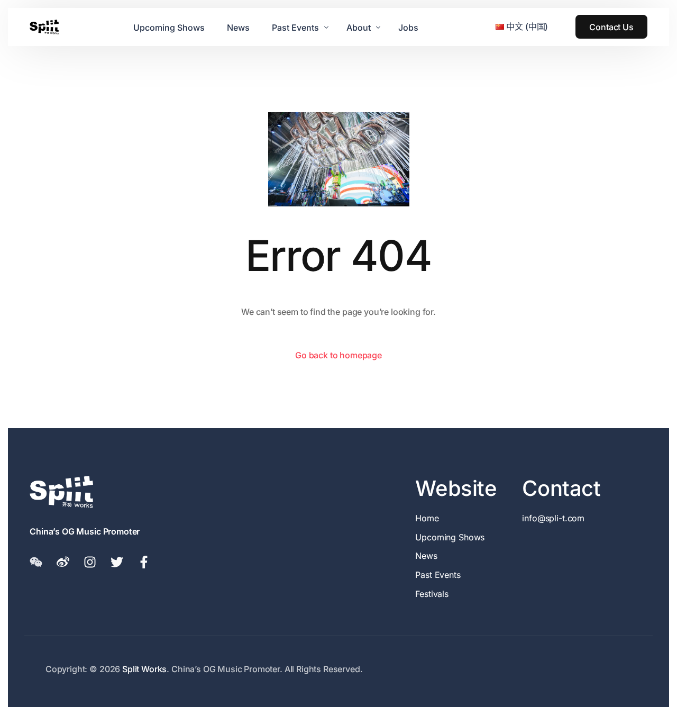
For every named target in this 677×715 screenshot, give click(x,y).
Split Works (144, 669)
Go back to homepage (338, 355)
